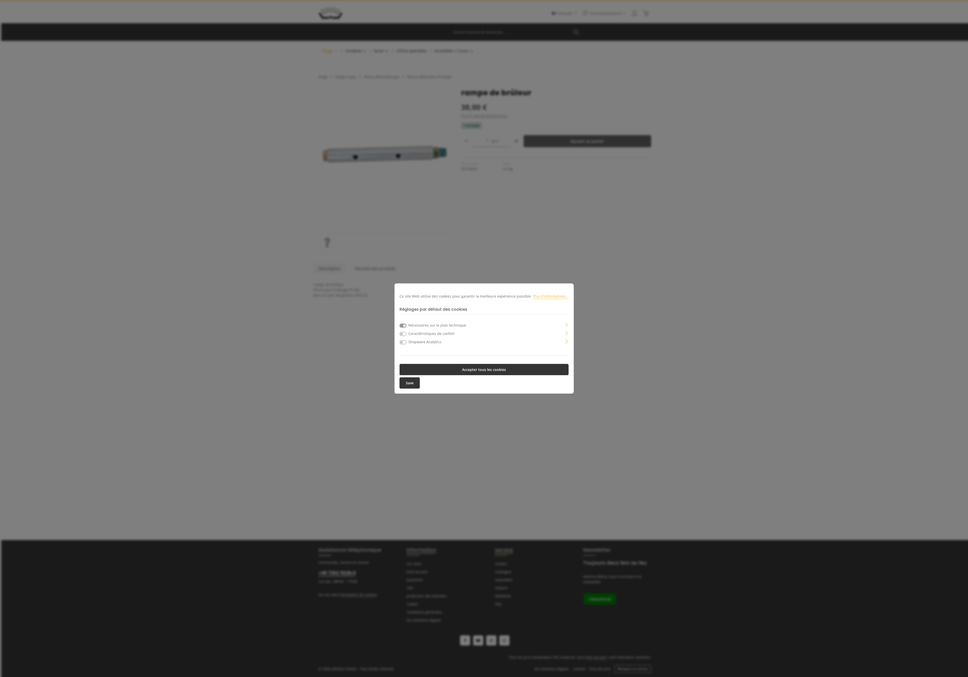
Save (410, 382)
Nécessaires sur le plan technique (437, 325)
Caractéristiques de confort (431, 333)
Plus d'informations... (551, 296)
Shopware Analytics (424, 341)
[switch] (403, 334)
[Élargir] (566, 324)
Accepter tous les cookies (484, 369)
